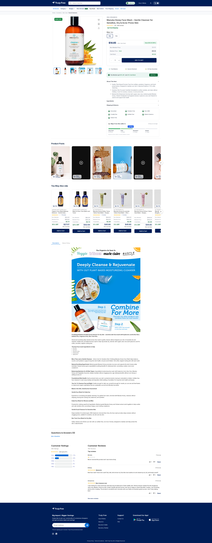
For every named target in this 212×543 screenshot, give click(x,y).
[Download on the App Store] (154, 520)
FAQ (119, 521)
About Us (100, 521)
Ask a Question (55, 436)
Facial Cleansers (73, 12)
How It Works (102, 518)
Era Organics (112, 17)
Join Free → (153, 75)
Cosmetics (59, 12)
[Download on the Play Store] (139, 520)
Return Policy (66, 243)
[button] (116, 111)
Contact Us (120, 518)
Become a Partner (103, 528)
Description (55, 243)
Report (159, 462)
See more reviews (93, 498)
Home (53, 12)
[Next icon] (102, 71)
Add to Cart (61, 231)
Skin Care (65, 12)
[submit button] (87, 525)
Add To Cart (139, 60)
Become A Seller (103, 525)
